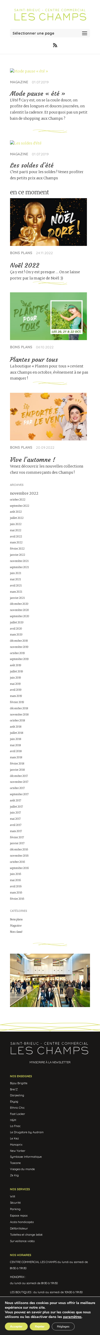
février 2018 (17, 763)
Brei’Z (14, 1089)
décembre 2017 (19, 776)
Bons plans (21, 253)
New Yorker (17, 1151)
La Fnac (15, 1126)
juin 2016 (15, 874)
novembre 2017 (19, 782)
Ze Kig (14, 1175)
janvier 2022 (17, 555)
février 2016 (17, 898)
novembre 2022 (24, 493)
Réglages (63, 1326)
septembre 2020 (19, 616)
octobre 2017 (17, 788)
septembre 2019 (19, 659)
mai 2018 (15, 745)
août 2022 (16, 511)
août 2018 (15, 726)
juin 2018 (15, 739)
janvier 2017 (17, 843)
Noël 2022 (24, 265)
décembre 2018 (19, 708)
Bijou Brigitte (18, 1083)
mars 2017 (16, 831)
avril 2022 (16, 536)
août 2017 (15, 800)
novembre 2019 (19, 647)
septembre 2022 (19, 506)
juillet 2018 (16, 733)
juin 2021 (15, 573)
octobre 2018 (17, 720)
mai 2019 (15, 684)
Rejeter (40, 1326)
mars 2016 (16, 892)
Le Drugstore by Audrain (27, 1132)
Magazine (19, 82)
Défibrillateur (19, 1228)
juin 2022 (16, 524)
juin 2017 (15, 812)
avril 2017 (16, 825)
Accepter (16, 1326)
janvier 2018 (17, 769)
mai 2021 (15, 579)
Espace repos (18, 1215)
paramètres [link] (72, 1316)
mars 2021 (16, 591)
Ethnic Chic (17, 1107)
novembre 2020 (19, 610)
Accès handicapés (22, 1222)
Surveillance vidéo (22, 1241)
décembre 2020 (19, 604)
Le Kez (14, 1138)
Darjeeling (17, 1095)
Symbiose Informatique (26, 1157)
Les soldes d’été (32, 165)
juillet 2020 (17, 622)
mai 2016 (15, 880)
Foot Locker (17, 1114)
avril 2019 (16, 689)
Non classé (16, 932)
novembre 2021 (19, 561)
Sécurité (15, 1202)
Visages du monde (22, 1169)
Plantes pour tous (34, 360)
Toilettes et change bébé (26, 1234)
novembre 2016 (19, 855)
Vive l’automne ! (32, 460)
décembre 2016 (19, 849)
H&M (13, 1120)
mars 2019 (16, 696)
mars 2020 (16, 634)
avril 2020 (16, 628)
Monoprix (16, 1144)
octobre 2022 (17, 499)
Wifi (12, 1196)
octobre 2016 (17, 862)
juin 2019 (15, 677)
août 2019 (15, 665)
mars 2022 (16, 542)
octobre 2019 (17, 653)
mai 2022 (15, 530)
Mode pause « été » (37, 94)
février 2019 (17, 702)
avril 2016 (16, 886)
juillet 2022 (17, 518)
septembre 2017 (19, 794)
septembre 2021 (19, 567)
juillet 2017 (16, 806)
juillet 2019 (16, 671)
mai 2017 (15, 819)
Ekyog (14, 1101)
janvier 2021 (17, 598)
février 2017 (17, 837)
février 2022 (17, 548)
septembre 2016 (19, 868)
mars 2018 (16, 757)
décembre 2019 (19, 640)
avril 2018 (16, 751)
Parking (15, 1209)
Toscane (15, 1163)
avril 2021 (16, 585)
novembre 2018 (19, 714)
